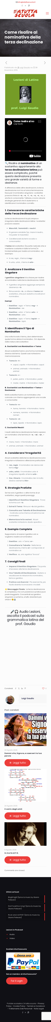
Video (12, 938)
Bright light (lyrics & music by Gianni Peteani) (23, 898)
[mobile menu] (47, 13)
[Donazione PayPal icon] (29, 5)
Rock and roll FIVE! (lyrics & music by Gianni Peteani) (24, 916)
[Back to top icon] (45, 1016)
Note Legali (39, 1008)
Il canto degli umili (13, 809)
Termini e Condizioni (36, 1006)
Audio (12, 934)
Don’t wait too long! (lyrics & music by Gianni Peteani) (24, 907)
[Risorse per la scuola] (25, 13)
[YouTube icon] (26, 5)
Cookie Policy (19, 1006)
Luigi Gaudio (24, 67)
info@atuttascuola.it (26, 2)
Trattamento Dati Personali (20, 1008)
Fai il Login (17, 981)
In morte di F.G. (11, 853)
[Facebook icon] (22, 5)
